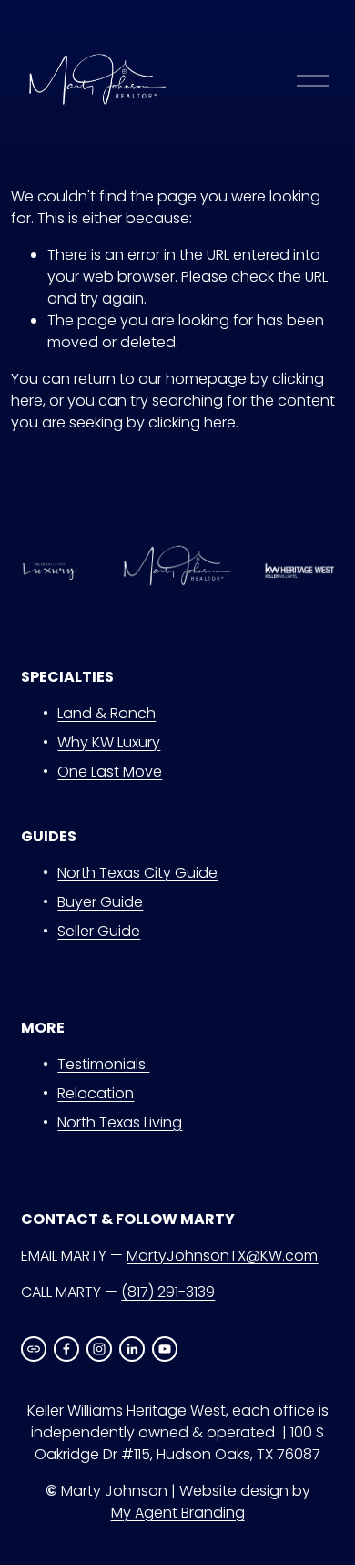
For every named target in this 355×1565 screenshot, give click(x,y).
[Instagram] (99, 1349)
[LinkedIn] (132, 1349)
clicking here (192, 422)
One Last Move (109, 771)
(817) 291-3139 (168, 1292)
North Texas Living (119, 1122)
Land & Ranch (106, 713)
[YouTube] (165, 1349)
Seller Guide (98, 931)
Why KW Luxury (108, 742)
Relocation (95, 1093)
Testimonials (103, 1064)
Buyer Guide (100, 901)
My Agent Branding (178, 1512)
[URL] (33, 1349)
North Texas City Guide (137, 872)
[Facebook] (66, 1349)
